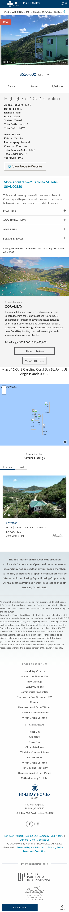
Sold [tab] (21, 467)
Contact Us (43, 839)
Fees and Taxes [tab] (13, 238)
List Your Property (14, 835)
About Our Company (37, 835)
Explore (24, 839)
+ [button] (4, 388)
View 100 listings (34, 360)
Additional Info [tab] (14, 220)
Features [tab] (9, 210)
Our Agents (57, 835)
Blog (32, 839)
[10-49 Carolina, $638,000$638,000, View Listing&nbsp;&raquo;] (33, 424)
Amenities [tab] (10, 229)
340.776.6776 (27, 812)
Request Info (19, 907)
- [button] (4, 392)
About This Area (35, 351)
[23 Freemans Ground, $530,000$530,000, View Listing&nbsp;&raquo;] (44, 429)
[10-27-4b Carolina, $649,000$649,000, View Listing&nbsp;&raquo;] (40, 419)
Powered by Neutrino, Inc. (31, 847)
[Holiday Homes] (22, 6)
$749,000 (11, 522)
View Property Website (27, 166)
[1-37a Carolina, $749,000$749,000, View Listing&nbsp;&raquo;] (36, 415)
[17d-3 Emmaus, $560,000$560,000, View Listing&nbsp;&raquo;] (47, 407)
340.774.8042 (45, 812)
